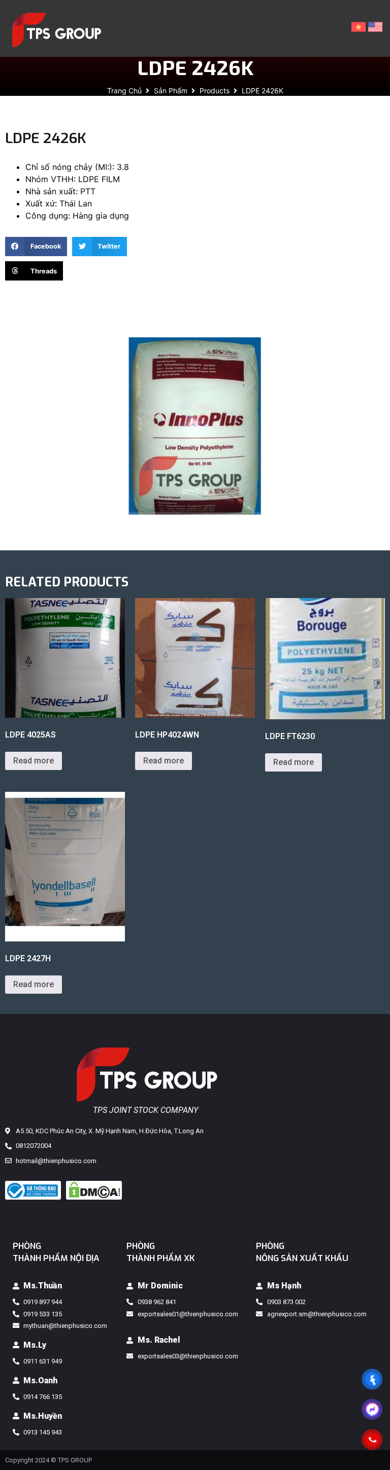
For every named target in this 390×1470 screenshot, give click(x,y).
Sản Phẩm (170, 90)
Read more (33, 760)
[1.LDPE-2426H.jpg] (195, 426)
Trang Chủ (124, 90)
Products (215, 90)
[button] (36, 246)
